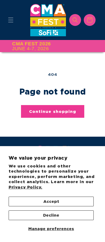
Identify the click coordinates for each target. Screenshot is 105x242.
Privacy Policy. (25, 187)
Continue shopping (52, 111)
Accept (51, 201)
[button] (11, 20)
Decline (51, 215)
